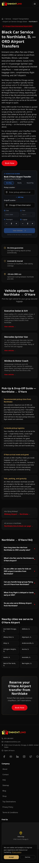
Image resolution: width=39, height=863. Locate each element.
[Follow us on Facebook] (4, 756)
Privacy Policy (7, 807)
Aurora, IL (25, 649)
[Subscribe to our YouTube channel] (10, 756)
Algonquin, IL (26, 637)
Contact (5, 774)
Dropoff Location (10, 200)
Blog (4, 791)
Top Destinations (9, 801)
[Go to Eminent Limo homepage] (12, 4)
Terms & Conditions (10, 812)
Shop (4, 796)
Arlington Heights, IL (9, 650)
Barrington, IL (27, 663)
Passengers (9, 219)
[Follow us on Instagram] (24, 756)
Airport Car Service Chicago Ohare (15, 22)
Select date (9, 214)
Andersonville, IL (28, 643)
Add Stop (20, 197)
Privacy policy (16, 852)
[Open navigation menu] (34, 3)
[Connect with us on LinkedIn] (17, 756)
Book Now (9, 163)
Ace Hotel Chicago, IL (9, 630)
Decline (27, 857)
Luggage (24, 219)
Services (8, 19)
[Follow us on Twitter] (30, 756)
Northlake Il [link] (33, 22)
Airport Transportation (21, 19)
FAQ (4, 780)
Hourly (19, 183)
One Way (9, 183)
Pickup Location (10, 187)
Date (7, 210)
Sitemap (5, 785)
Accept (11, 857)
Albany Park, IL (8, 637)
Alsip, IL (6, 643)
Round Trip (30, 183)
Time (23, 210)
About (4, 769)
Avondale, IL (26, 657)
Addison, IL (26, 629)
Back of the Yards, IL (9, 664)
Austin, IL (6, 657)
